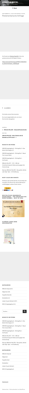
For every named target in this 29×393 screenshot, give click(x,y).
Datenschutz (5, 389)
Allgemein (7, 108)
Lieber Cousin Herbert (8, 301)
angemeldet (11, 117)
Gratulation (5, 298)
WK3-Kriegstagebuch (8, 304)
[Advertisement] (14, 37)
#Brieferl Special (6, 288)
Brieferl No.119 (14, 56)
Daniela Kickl (10, 2)
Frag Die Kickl (5, 295)
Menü (15, 8)
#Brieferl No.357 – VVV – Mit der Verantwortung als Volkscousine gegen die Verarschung (13, 165)
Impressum (5, 382)
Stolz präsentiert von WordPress (17, 389)
